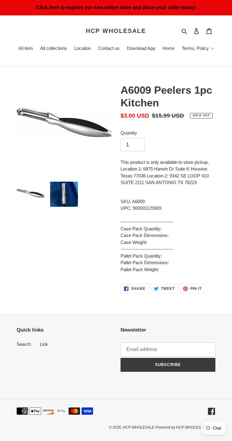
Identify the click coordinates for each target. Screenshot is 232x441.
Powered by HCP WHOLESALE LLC (185, 427)
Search (24, 344)
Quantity (129, 132)
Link (44, 344)
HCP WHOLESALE (116, 31)
